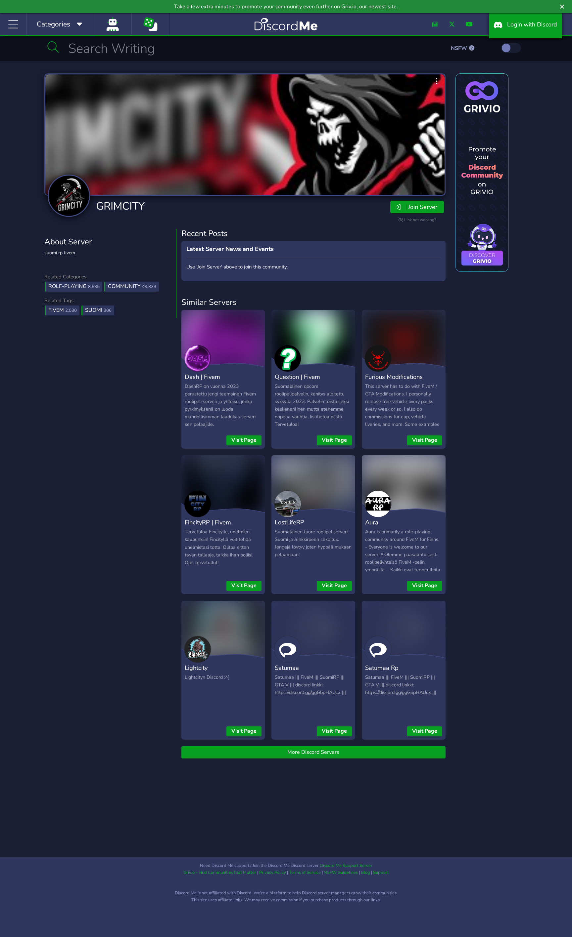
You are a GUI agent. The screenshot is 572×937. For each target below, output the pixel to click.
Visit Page (244, 440)
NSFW (459, 48)
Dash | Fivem (202, 377)
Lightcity (196, 668)
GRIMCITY (120, 206)
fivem (62, 310)
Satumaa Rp (382, 668)
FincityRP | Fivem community (208, 527)
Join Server (422, 207)
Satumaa (287, 668)
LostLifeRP (289, 522)
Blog (365, 873)
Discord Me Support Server (346, 866)
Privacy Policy (272, 873)
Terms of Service (305, 873)
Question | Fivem (297, 377)
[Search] (53, 47)
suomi (98, 310)
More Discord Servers (313, 752)
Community (132, 286)
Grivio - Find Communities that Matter (219, 873)
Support (381, 873)
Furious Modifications (394, 377)
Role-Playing (74, 286)
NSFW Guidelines (341, 873)
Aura (371, 522)
